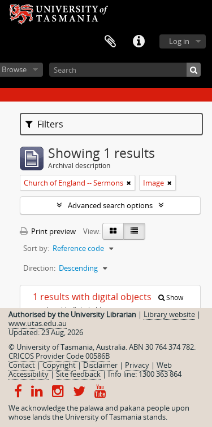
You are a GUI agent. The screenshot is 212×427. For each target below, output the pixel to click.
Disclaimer (100, 365)
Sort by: (36, 248)
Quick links (138, 42)
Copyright (59, 365)
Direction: (39, 268)
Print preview (52, 231)
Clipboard (110, 42)
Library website (169, 314)
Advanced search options (110, 205)
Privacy (137, 365)
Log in (179, 41)
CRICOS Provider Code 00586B (59, 356)
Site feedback (78, 374)
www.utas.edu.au (37, 323)
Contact (21, 365)
